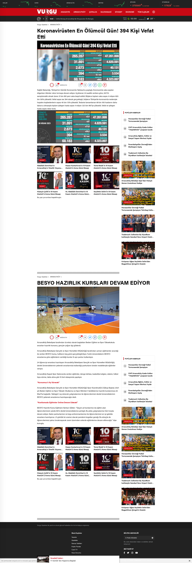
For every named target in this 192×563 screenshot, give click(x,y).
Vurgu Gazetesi (42, 24)
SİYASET (118, 12)
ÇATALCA (93, 12)
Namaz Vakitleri (77, 543)
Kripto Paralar (76, 546)
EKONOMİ (130, 12)
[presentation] (43, 19)
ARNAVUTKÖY (80, 12)
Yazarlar (74, 537)
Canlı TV (74, 549)
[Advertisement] (138, 74)
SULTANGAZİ (106, 12)
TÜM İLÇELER (143, 12)
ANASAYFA (65, 12)
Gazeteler (75, 540)
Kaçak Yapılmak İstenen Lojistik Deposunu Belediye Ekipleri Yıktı (79, 19)
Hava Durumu (76, 553)
